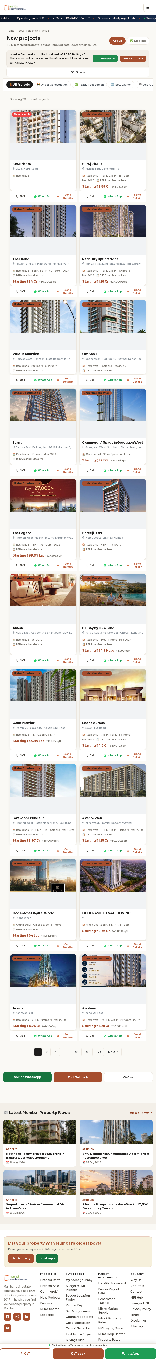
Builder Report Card (108, 1291)
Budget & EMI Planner (75, 1288)
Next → (113, 1052)
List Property (21, 1258)
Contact (136, 1291)
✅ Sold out (138, 41)
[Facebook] (7, 1317)
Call (22, 196)
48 (77, 1052)
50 (99, 1052)
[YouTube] (7, 1328)
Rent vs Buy (74, 1305)
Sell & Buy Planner (79, 1311)
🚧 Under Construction (52, 84)
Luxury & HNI (139, 1303)
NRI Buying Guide (110, 1328)
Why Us (135, 1280)
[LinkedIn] (26, 1317)
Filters (80, 72)
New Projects (50, 1297)
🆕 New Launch (121, 84)
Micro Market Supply (108, 1310)
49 (88, 1052)
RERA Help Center (111, 1334)
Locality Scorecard (112, 1283)
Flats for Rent (50, 1280)
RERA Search (49, 1309)
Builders (46, 1303)
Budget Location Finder (78, 1297)
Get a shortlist (133, 58)
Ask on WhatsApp (27, 1077)
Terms (135, 1315)
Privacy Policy (140, 1309)
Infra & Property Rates (109, 1320)
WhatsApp (45, 196)
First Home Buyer (78, 1334)
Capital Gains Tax (78, 1328)
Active (117, 41)
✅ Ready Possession (89, 84)
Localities (47, 1315)
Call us (128, 1077)
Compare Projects (79, 1317)
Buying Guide (75, 1340)
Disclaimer (138, 1320)
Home (10, 30)
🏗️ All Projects (19, 84)
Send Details (68, 196)
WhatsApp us (105, 58)
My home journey (79, 1280)
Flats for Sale (49, 1286)
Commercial (49, 1291)
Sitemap (136, 1326)
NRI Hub (136, 1297)
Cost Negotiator (78, 1323)
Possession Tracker (106, 1301)
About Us (137, 1286)
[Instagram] (17, 1317)
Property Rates (109, 1339)
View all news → (141, 1113)
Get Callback (78, 1077)
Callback (78, 1354)
